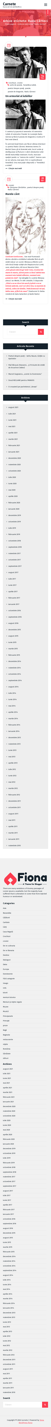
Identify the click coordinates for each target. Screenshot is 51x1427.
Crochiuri (12, 83)
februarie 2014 (14, 725)
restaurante (8, 1039)
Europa (6, 969)
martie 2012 (13, 788)
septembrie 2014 (15, 680)
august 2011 (13, 814)
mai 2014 (12, 706)
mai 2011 (11, 820)
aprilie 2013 (12, 763)
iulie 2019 (12, 528)
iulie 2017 (12, 579)
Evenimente (8, 974)
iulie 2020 (12, 477)
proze (5, 1025)
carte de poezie (16, 85)
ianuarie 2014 (13, 731)
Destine (6, 955)
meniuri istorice (9, 997)
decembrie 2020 (14, 458)
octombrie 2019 (14, 522)
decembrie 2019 (14, 515)
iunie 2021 (12, 420)
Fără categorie (9, 979)
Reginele (6, 1035)
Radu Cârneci (29, 92)
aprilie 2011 (12, 826)
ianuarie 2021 (13, 452)
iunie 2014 (12, 699)
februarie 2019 (14, 534)
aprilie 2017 (13, 591)
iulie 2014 (12, 693)
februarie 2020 (14, 503)
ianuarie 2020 (13, 509)
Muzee (5, 1007)
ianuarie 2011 (13, 839)
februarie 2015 (14, 655)
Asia (4, 908)
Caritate (6, 922)
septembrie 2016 (15, 617)
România (6, 1049)
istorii (5, 993)
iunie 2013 (12, 750)
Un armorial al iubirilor (18, 96)
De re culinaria (9, 946)
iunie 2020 (12, 483)
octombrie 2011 (14, 807)
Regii (5, 1030)
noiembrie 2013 (14, 744)
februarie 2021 (14, 445)
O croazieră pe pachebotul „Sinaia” (22, 387)
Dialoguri (6, 960)
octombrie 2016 (14, 610)
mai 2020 (11, 490)
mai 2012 (11, 782)
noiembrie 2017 (14, 553)
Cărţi (5, 927)
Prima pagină (10, 24)
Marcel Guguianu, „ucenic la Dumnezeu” (25, 374)
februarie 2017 (14, 598)
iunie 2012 (12, 776)
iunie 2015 (12, 642)
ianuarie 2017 (13, 604)
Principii (6, 1021)
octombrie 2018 (14, 541)
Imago (5, 983)
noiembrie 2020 (14, 464)
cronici (19, 83)
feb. (42, 77)
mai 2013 (11, 757)
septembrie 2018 (15, 547)
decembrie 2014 (14, 661)
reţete (5, 1044)
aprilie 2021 (12, 433)
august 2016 (13, 623)
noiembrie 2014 (14, 668)
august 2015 (13, 636)
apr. (42, 179)
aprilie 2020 (13, 496)
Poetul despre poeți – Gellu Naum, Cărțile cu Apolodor (26, 357)
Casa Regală (8, 932)
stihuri (5, 1058)
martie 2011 (13, 833)
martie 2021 (13, 439)
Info (4, 988)
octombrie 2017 (14, 560)
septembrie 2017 (15, 566)
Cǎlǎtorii (6, 918)
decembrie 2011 (14, 801)
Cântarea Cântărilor (18, 187)
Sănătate (6, 1054)
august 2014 (13, 687)
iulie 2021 (12, 414)
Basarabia (7, 913)
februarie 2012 (14, 795)
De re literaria (8, 950)
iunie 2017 (12, 585)
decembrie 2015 (14, 630)
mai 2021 (11, 426)
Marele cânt (12, 194)
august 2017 (13, 572)
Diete (5, 964)
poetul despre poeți (16, 88)
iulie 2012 (12, 769)
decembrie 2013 (14, 737)
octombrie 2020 (14, 471)
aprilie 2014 (13, 712)
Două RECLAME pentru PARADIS (21, 380)
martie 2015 (13, 649)
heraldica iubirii (29, 85)
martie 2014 (13, 718)
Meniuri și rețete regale (12, 1002)
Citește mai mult (15, 168)
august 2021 (13, 407)
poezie (27, 88)
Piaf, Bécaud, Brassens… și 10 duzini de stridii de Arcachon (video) (26, 366)
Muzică (6, 1011)
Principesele (8, 1016)
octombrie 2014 (14, 674)
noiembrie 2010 (14, 845)
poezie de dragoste (15, 92)
